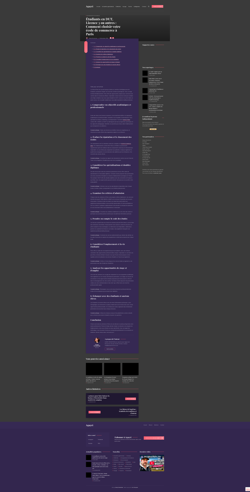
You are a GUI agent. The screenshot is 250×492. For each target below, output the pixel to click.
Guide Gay (145, 152)
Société (120, 466)
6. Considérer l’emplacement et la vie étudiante (106, 59)
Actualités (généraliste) (108, 6)
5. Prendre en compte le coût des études (104, 56)
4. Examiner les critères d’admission (103, 54)
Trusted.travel (145, 156)
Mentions (156, 425)
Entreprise (116, 460)
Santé (115, 466)
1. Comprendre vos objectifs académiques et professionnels (109, 46)
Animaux (129, 455)
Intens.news (145, 159)
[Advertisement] (153, 55)
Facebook (100, 439)
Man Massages (146, 161)
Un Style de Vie (146, 157)
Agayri (89, 6)
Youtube (90, 443)
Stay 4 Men (145, 163)
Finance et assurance (119, 462)
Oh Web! (144, 142)
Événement (128, 470)
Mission (150, 425)
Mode (115, 464)
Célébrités (118, 6)
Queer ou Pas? (146, 149)
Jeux (134, 462)
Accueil (98, 6)
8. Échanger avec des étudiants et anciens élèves (107, 64)
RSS (99, 443)
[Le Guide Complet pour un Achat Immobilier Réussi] (145, 73)
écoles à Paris (126, 119)
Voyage (124, 6)
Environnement (124, 460)
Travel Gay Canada (147, 147)
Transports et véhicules (125, 468)
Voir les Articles (110, 348)
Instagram (90, 439)
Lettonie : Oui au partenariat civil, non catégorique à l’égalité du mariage (156, 98)
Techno (130, 6)
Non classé (121, 464)
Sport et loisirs (128, 466)
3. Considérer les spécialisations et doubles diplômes (108, 51)
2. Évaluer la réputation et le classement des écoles (107, 49)
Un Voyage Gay (146, 154)
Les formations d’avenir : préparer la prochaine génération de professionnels (111, 379)
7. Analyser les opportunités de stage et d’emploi (107, 62)
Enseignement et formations (93, 15)
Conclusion (97, 67)
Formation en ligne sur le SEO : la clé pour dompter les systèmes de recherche (130, 379)
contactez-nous (157, 173)
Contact (144, 6)
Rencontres (129, 464)
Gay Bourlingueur (146, 150)
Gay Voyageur (145, 143)
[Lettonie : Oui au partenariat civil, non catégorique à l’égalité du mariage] (145, 97)
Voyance (122, 470)
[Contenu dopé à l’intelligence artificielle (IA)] (145, 90)
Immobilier (128, 462)
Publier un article (157, 6)
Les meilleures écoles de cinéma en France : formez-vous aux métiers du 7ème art (94, 379)
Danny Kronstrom (97, 345)
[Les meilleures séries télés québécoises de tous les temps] (88, 457)
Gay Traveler (145, 164)
